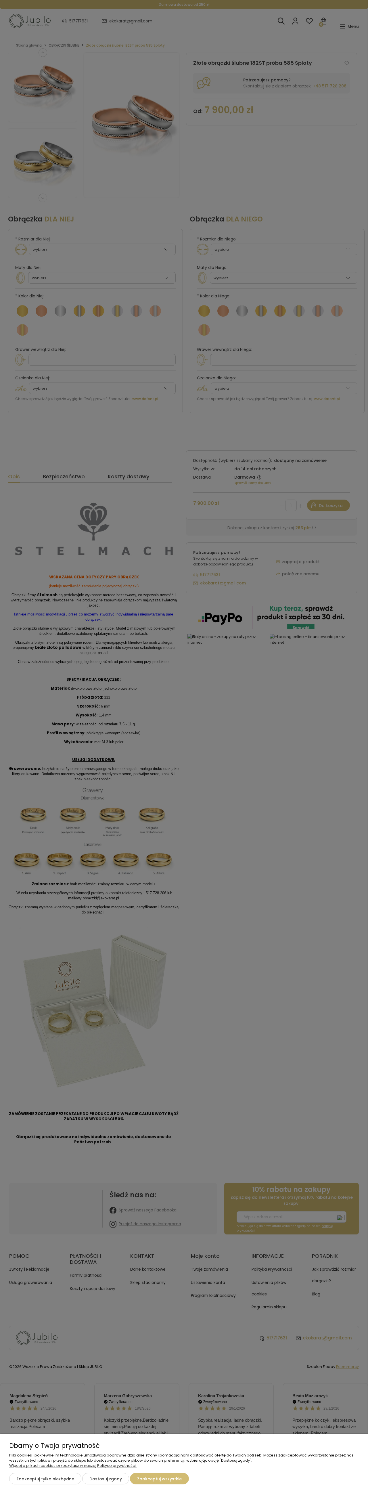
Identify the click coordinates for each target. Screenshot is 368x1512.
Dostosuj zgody (105, 1479)
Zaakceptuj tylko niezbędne (45, 1479)
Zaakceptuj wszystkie (159, 1479)
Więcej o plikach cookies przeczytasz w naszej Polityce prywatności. (73, 1465)
